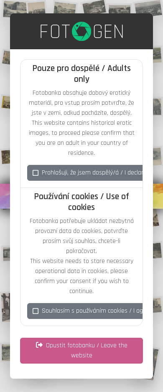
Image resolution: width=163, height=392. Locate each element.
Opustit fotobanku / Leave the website (86, 350)
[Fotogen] (82, 31)
